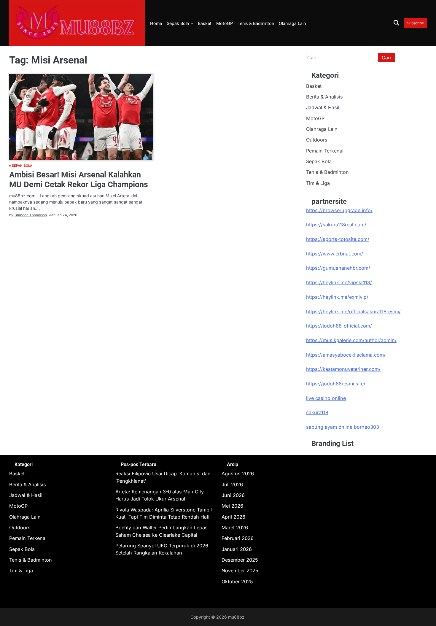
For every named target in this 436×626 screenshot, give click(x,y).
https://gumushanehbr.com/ (338, 268)
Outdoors (316, 140)
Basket (204, 23)
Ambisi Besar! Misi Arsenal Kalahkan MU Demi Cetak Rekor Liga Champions (78, 179)
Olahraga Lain (292, 23)
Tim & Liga (318, 183)
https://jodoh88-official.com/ (339, 326)
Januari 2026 (237, 549)
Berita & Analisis (324, 97)
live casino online (326, 398)
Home (156, 23)
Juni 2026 (233, 495)
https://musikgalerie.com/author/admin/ (351, 340)
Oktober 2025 (237, 581)
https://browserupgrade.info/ (339, 210)
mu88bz (236, 616)
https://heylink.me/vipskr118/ (339, 282)
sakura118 (317, 412)
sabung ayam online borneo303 (342, 427)
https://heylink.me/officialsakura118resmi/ (353, 311)
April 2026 (233, 517)
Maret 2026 (235, 527)
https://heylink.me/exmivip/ (337, 297)
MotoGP (224, 23)
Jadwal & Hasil (322, 107)
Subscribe (415, 23)
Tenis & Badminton (256, 23)
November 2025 (240, 570)
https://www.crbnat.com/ (334, 254)
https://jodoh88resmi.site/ (335, 384)
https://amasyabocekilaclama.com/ (346, 355)
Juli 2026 (232, 484)
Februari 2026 (238, 538)
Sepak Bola (178, 23)
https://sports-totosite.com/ (337, 239)
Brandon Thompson (31, 215)
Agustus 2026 (238, 473)
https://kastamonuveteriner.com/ (343, 369)
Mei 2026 (232, 506)
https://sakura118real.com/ (336, 225)
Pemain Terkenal (324, 151)
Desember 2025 (240, 560)
